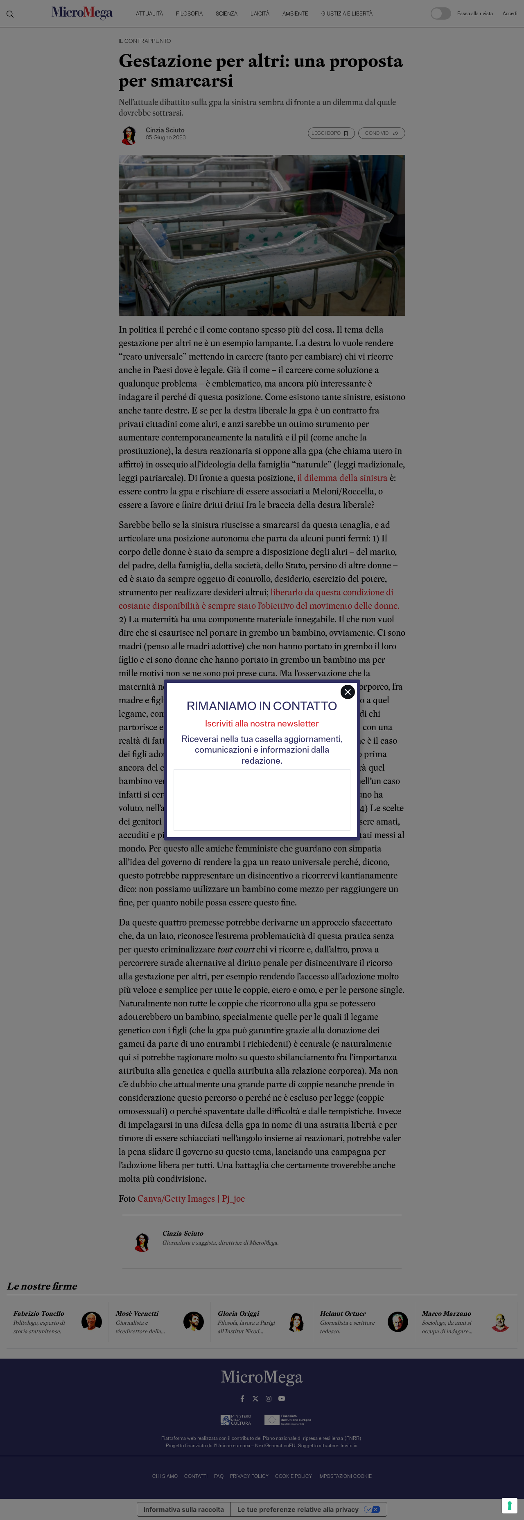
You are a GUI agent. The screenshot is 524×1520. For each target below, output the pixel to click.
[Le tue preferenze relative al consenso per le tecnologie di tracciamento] (509, 1505)
